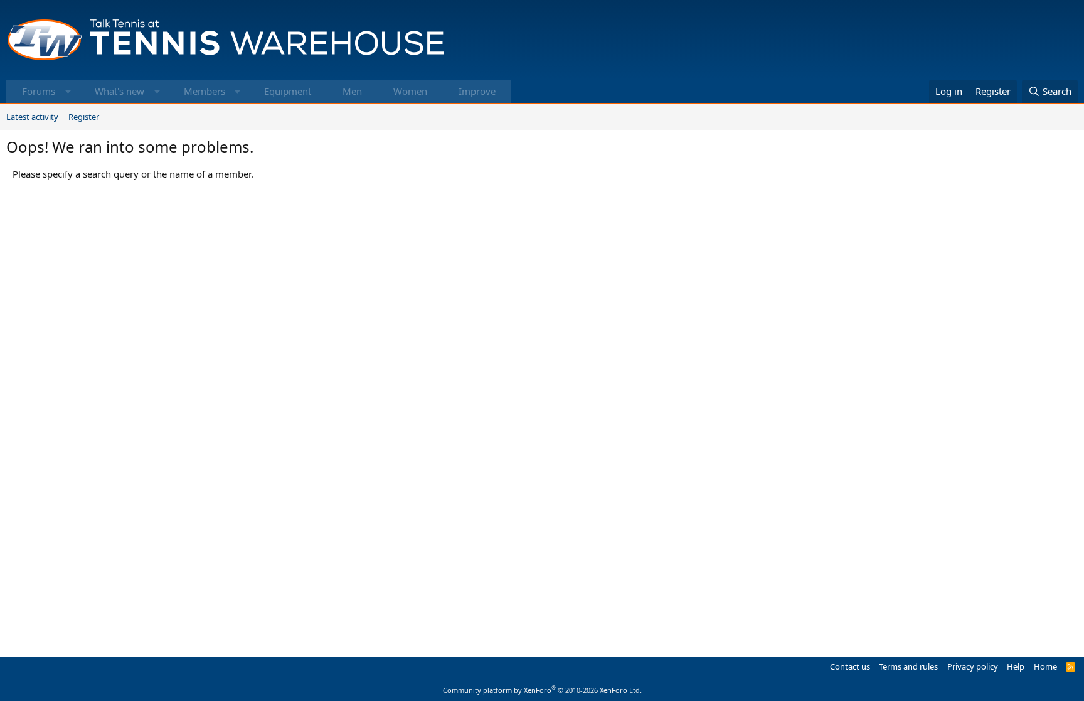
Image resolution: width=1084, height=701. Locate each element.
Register (83, 116)
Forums (38, 91)
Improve (477, 91)
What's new (119, 91)
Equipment (287, 91)
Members (204, 91)
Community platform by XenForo (542, 690)
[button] (68, 91)
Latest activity (32, 116)
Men (352, 91)
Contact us (850, 666)
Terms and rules (908, 666)
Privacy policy (972, 666)
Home (1045, 666)
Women (410, 91)
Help (1015, 666)
